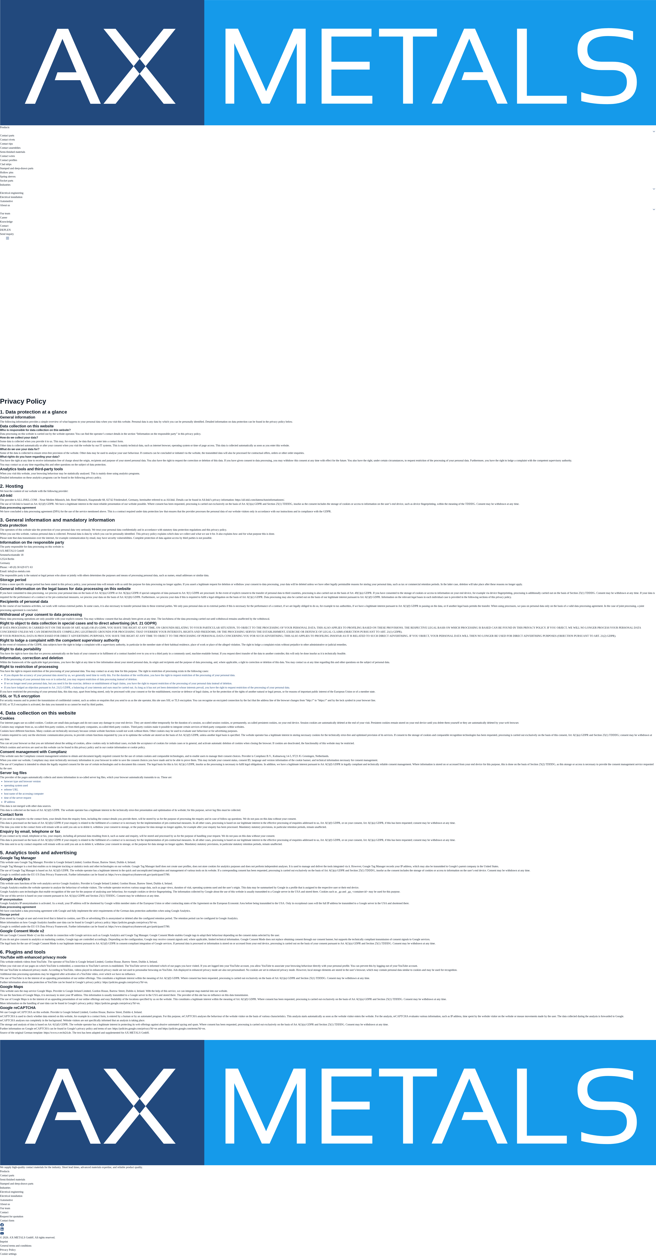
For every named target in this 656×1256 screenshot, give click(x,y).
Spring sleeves (8, 176)
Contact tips (6, 143)
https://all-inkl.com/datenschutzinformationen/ (259, 499)
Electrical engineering (11, 192)
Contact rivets (7, 139)
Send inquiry (7, 233)
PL (5, 229)
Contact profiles (8, 160)
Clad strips (5, 164)
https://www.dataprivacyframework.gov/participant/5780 (138, 874)
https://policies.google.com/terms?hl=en (183, 1028)
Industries (5, 184)
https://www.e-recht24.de (57, 1032)
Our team (5, 213)
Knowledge (6, 221)
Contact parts (7, 135)
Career (3, 217)
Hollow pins (6, 172)
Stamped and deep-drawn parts (16, 168)
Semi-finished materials (12, 151)
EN (9, 229)
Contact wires (7, 156)
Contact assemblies (10, 147)
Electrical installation (11, 197)
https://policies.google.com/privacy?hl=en (134, 922)
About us (5, 205)
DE (2, 229)
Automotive (6, 201)
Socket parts (6, 180)
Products (4, 127)
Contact (4, 225)
